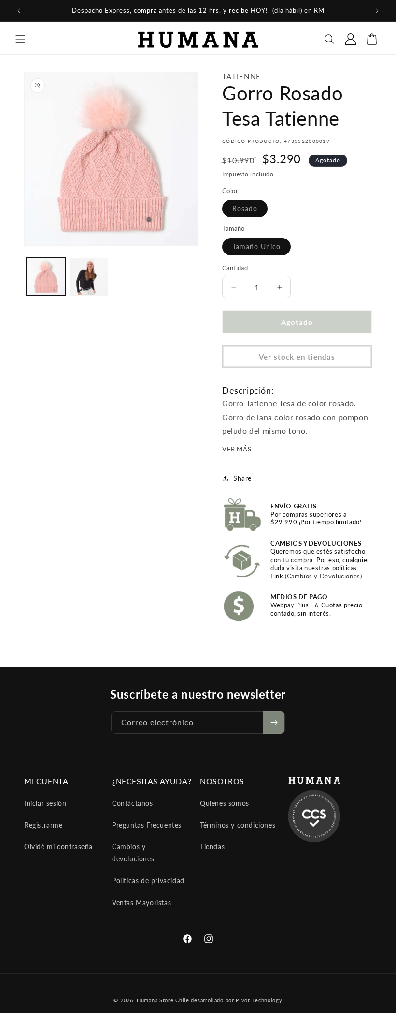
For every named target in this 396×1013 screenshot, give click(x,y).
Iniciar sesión (45, 803)
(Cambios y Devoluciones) (323, 576)
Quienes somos (224, 803)
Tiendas (212, 847)
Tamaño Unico (261, 248)
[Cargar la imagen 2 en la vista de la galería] (89, 277)
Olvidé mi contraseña (58, 847)
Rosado (250, 210)
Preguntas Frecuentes (147, 825)
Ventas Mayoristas (141, 903)
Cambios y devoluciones (133, 853)
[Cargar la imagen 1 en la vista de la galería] (46, 277)
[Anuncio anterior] (18, 10)
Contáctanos (132, 803)
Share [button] (242, 478)
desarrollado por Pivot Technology (236, 1000)
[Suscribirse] (273, 722)
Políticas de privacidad (148, 880)
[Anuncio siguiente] (377, 10)
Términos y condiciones (237, 825)
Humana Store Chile (164, 1000)
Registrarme (43, 825)
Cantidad (235, 268)
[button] (20, 39)
